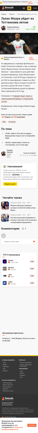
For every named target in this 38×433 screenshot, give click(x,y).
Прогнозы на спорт (8, 391)
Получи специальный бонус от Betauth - (18, 3)
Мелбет (5, 364)
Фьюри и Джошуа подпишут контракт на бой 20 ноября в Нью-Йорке (23, 208)
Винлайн (5, 370)
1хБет (4, 362)
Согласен (32, 425)
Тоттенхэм (12, 122)
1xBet (21, 371)
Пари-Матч (6, 366)
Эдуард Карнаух (13, 27)
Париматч (22, 375)
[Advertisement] (19, 309)
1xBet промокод (7, 383)
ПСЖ (3, 122)
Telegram (7, 117)
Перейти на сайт (10, 184)
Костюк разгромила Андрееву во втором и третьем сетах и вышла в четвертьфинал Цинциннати (24, 220)
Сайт (32, 261)
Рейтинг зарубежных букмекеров (26, 365)
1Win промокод (7, 387)
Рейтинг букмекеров (26, 362)
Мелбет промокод (8, 385)
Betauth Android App (10, 417)
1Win (4, 368)
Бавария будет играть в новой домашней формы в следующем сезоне (17, 98)
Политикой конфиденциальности (12, 428)
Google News (21, 117)
